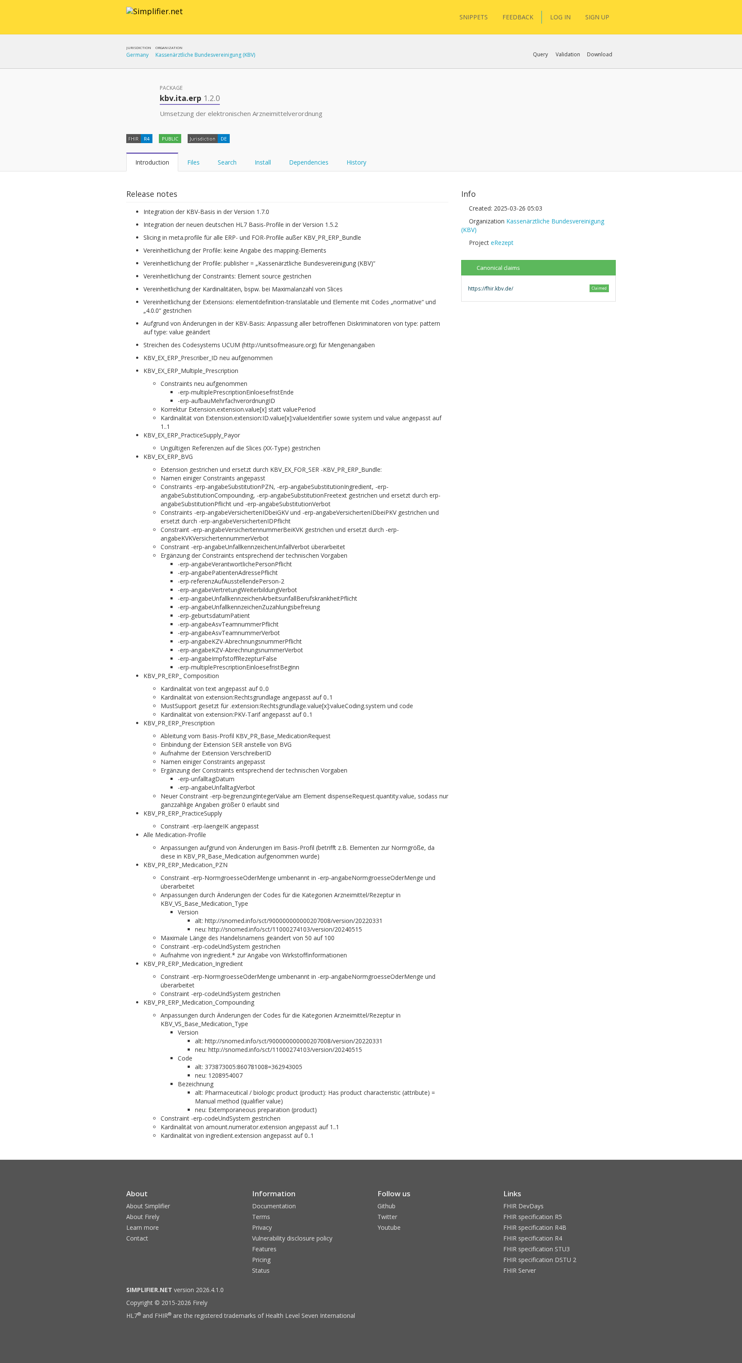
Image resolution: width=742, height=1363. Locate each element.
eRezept (502, 242)
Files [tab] (193, 162)
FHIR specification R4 (532, 1238)
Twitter (387, 1217)
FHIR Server (519, 1270)
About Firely (142, 1217)
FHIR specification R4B (534, 1227)
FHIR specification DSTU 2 (539, 1260)
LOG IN (560, 17)
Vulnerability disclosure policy (292, 1238)
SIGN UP (597, 17)
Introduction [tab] (152, 162)
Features (264, 1249)
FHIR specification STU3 (536, 1249)
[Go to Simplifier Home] (154, 17)
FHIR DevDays (523, 1206)
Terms (261, 1217)
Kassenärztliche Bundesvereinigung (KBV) (205, 54)
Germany (137, 54)
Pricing (261, 1260)
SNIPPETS (473, 17)
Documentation (274, 1206)
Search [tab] (227, 162)
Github (386, 1206)
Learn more (142, 1227)
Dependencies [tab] (308, 162)
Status (261, 1270)
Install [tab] (263, 162)
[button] (540, 54)
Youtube (389, 1227)
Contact (137, 1238)
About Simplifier (148, 1206)
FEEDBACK (517, 17)
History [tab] (356, 162)
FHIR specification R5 (532, 1217)
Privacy (262, 1227)
